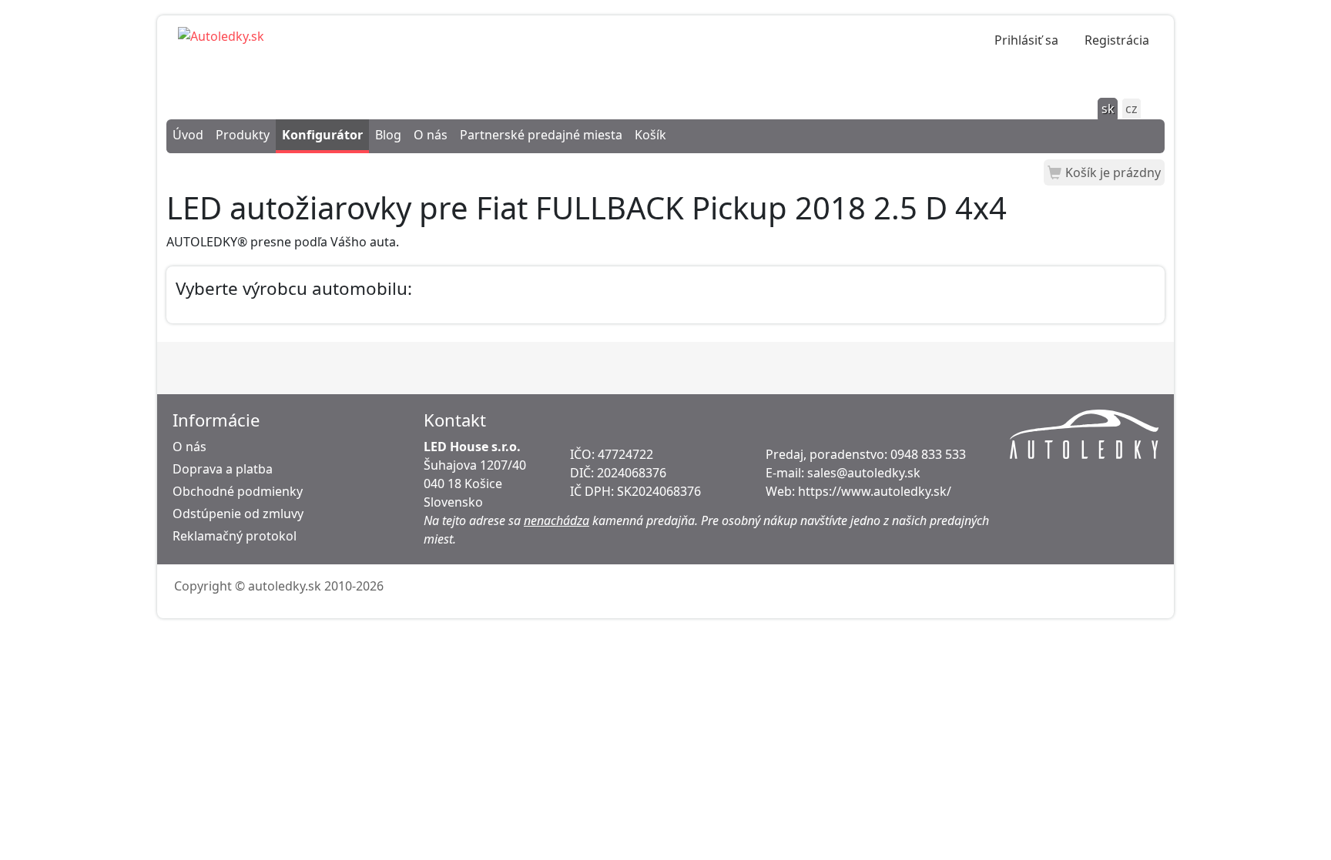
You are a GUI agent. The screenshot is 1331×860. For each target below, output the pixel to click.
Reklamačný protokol (235, 535)
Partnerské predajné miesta (541, 134)
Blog (388, 134)
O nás (431, 134)
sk (1108, 108)
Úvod (188, 134)
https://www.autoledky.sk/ (874, 491)
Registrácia (1117, 40)
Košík (650, 134)
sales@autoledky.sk (863, 472)
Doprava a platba (223, 468)
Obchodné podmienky (238, 491)
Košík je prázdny (1113, 172)
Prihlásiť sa (1026, 40)
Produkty (243, 134)
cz (1131, 108)
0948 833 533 (928, 454)
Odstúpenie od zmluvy (238, 513)
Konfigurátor (322, 134)
